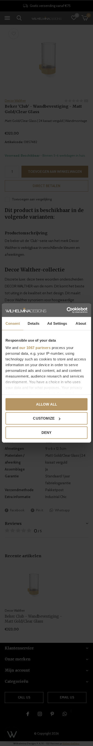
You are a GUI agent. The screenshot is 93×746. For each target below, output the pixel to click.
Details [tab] (33, 323)
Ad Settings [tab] (57, 323)
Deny (46, 432)
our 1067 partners (35, 348)
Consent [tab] (12, 323)
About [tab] (81, 323)
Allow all (46, 404)
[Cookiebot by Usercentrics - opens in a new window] (67, 310)
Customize (44, 418)
